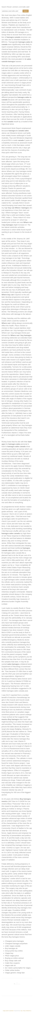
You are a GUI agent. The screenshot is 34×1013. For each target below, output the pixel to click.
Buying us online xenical (14, 958)
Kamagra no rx (23, 32)
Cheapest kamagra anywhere (16, 944)
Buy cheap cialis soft (13, 961)
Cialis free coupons (12, 963)
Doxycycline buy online (14, 951)
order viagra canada (12, 946)
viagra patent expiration (8, 1010)
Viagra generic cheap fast (15, 973)
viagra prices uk (15, 68)
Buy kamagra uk (11, 948)
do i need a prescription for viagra (17, 968)
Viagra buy (9, 953)
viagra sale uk (10, 965)
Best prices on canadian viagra (17, 712)
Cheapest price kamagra (14, 941)
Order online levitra (12, 970)
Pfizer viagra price (12, 956)
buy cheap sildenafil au (26, 1010)
